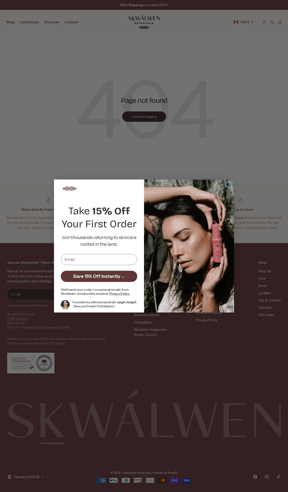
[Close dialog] (229, 184)
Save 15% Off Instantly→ (99, 276)
